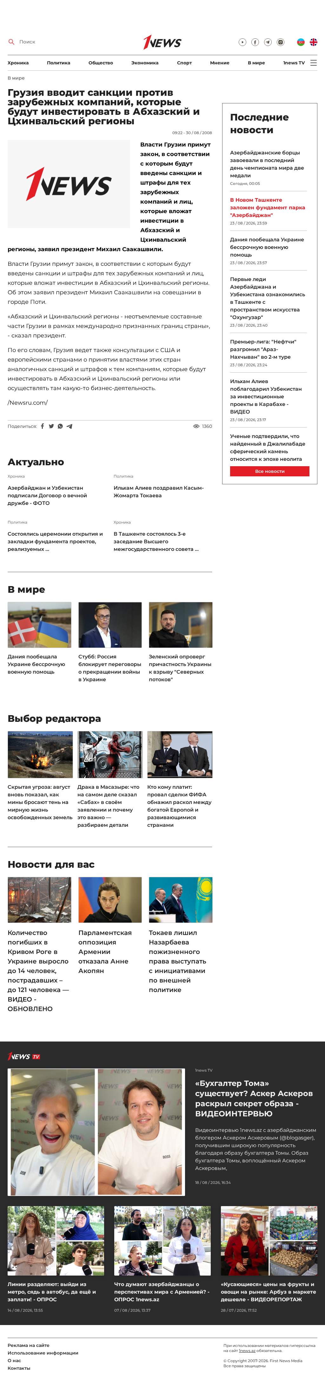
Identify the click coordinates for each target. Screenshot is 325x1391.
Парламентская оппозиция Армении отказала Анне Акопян (105, 952)
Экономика (144, 63)
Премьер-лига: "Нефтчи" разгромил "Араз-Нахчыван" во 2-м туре (263, 349)
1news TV (294, 63)
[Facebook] (42, 426)
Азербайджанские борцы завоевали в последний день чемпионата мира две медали (267, 164)
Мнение (219, 63)
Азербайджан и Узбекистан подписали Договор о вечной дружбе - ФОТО (47, 495)
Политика (58, 63)
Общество (101, 63)
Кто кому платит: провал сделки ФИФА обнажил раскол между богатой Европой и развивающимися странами (179, 806)
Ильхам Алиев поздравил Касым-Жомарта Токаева (159, 492)
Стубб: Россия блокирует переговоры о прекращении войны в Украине (109, 668)
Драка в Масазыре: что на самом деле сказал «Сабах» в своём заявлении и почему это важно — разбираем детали (108, 806)
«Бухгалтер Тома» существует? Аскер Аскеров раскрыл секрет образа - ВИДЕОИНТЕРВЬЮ (254, 1098)
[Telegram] (69, 426)
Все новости (270, 471)
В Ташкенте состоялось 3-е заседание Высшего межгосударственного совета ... (156, 541)
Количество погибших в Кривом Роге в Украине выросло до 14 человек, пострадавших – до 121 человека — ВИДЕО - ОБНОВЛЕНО (38, 971)
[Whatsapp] (60, 426)
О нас (14, 1360)
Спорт (184, 63)
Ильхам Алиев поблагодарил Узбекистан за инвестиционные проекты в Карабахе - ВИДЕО (266, 396)
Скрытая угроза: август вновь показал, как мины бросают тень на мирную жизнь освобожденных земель (40, 802)
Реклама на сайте (29, 1345)
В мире (256, 63)
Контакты (19, 1368)
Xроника (18, 63)
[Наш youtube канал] (242, 42)
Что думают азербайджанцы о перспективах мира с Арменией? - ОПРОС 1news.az (161, 1292)
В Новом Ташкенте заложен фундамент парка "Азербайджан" (267, 207)
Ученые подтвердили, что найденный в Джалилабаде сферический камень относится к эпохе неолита (267, 447)
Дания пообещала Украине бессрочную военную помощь (36, 664)
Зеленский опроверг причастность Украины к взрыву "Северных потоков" (180, 668)
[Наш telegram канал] (268, 42)
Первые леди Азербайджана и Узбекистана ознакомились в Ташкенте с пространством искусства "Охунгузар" (267, 298)
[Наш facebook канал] (255, 42)
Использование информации (43, 1353)
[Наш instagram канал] (280, 42)
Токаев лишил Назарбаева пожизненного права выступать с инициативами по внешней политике (177, 961)
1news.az (247, 1350)
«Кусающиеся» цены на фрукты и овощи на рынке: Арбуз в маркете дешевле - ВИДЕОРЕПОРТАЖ (268, 1292)
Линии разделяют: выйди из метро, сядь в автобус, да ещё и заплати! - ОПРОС (52, 1292)
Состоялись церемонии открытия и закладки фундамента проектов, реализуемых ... (55, 541)
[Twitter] (51, 426)
